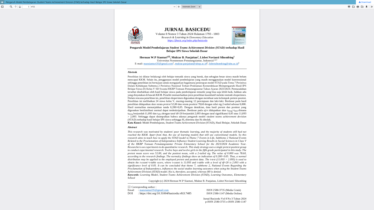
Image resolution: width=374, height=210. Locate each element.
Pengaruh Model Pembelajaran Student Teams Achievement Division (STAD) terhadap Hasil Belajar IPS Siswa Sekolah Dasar (66, 2)
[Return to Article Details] (2, 2)
